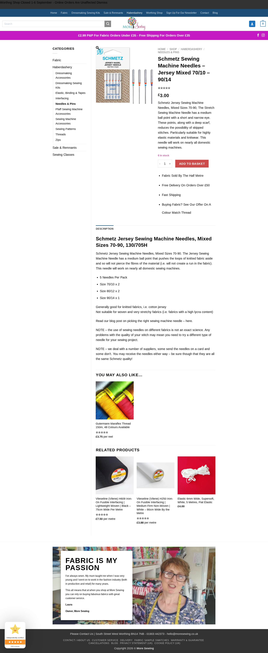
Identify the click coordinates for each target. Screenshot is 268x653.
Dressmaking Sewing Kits (85, 12)
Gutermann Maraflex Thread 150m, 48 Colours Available (113, 425)
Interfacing (62, 98)
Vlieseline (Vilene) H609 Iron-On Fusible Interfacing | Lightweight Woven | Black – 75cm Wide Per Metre (114, 504)
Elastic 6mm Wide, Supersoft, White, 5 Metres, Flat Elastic (196, 500)
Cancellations (99, 643)
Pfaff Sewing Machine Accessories (69, 111)
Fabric (64, 12)
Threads (61, 134)
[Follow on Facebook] (258, 35)
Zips (58, 139)
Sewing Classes (63, 154)
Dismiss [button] (102, 2)
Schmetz (116, 359)
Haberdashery (134, 12)
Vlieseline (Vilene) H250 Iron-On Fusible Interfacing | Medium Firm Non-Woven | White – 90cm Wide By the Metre (155, 506)
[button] (252, 24)
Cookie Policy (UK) (167, 643)
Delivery (126, 640)
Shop (173, 49)
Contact (204, 12)
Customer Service (105, 640)
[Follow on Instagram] (263, 35)
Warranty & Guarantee (187, 640)
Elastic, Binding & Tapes (70, 92)
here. (189, 321)
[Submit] (108, 24)
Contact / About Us (76, 640)
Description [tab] (105, 229)
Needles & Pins (66, 103)
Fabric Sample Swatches (151, 640)
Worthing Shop (154, 12)
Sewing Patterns (66, 129)
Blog (215, 12)
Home (53, 12)
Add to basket (192, 163)
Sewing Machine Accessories (66, 121)
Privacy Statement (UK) (136, 643)
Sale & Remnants (113, 12)
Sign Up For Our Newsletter (181, 12)
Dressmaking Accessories (64, 75)
